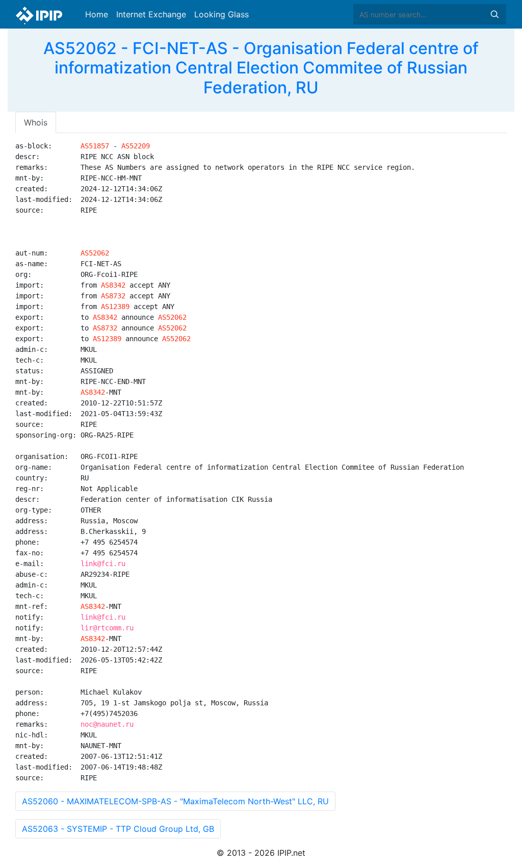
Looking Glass (221, 14)
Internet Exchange (151, 14)
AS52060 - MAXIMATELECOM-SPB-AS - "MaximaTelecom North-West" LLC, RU (175, 801)
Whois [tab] (35, 122)
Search (494, 14)
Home (96, 14)
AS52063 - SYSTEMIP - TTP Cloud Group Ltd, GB (118, 829)
